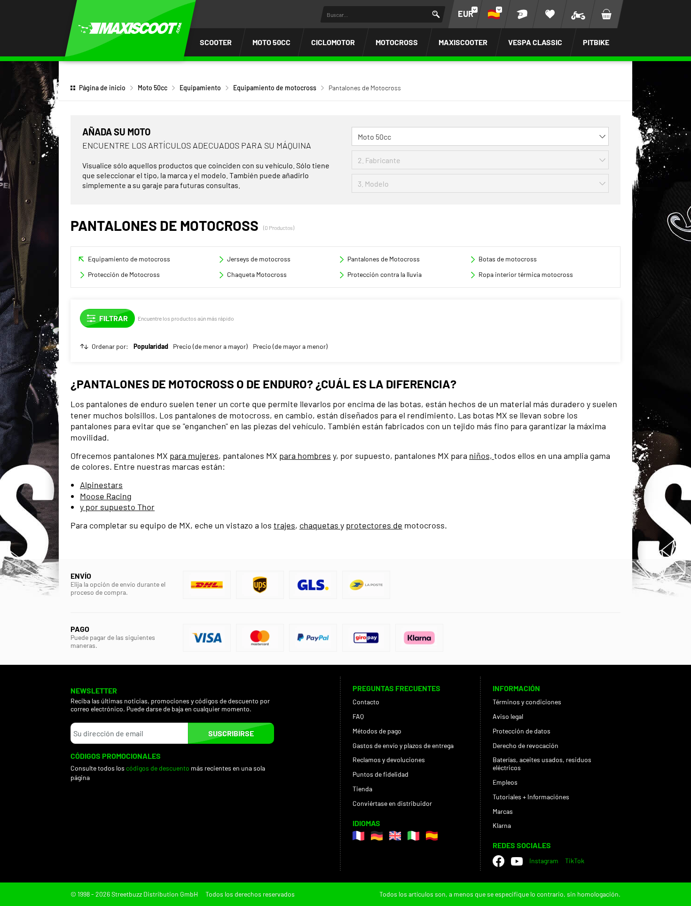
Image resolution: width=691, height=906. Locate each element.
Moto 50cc (271, 42)
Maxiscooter (463, 42)
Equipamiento (200, 88)
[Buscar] (436, 14)
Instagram (543, 861)
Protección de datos (521, 731)
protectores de (374, 525)
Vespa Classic (535, 42)
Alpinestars (101, 485)
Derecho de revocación (525, 745)
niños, (481, 455)
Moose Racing (106, 496)
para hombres (305, 455)
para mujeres (194, 455)
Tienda (362, 789)
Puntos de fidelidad (380, 774)
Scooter (216, 42)
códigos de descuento (157, 768)
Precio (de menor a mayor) (210, 346)
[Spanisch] (432, 835)
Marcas (503, 811)
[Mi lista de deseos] (550, 14)
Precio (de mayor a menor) (290, 346)
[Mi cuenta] (522, 14)
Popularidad (150, 346)
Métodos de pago (377, 731)
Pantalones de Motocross (383, 259)
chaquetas (319, 525)
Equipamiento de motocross (274, 88)
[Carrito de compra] (606, 14)
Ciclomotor (333, 42)
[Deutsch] (377, 835)
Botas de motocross (508, 259)
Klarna (502, 825)
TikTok (574, 861)
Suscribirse (231, 733)
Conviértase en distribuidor (392, 803)
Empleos (505, 782)
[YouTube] (517, 861)
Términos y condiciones (527, 702)
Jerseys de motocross (259, 259)
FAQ (358, 716)
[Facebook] (498, 861)
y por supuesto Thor (117, 507)
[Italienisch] (413, 835)
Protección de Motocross (124, 274)
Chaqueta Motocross (257, 274)
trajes (284, 525)
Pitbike (596, 42)
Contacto (366, 702)
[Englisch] (395, 835)
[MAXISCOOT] (130, 28)
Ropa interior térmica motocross (526, 274)
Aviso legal (508, 716)
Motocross (397, 42)
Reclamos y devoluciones (389, 760)
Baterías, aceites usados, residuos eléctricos (542, 764)
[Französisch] (358, 835)
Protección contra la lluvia (384, 274)
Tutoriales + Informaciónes (531, 797)
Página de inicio (102, 88)
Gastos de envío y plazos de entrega (403, 745)
